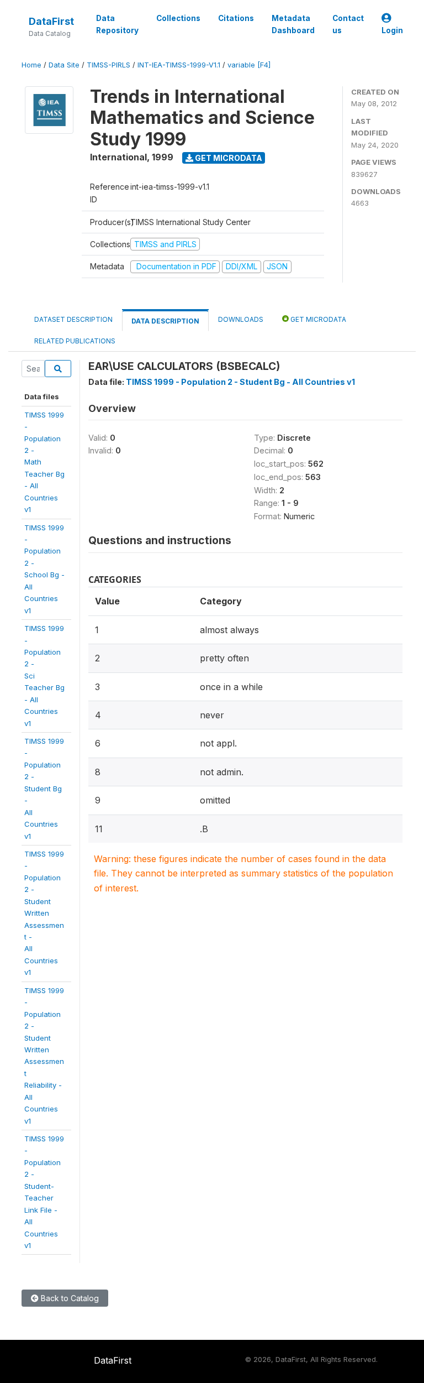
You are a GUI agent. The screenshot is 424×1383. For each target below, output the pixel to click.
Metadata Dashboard (293, 24)
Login (392, 30)
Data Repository (117, 24)
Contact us (348, 24)
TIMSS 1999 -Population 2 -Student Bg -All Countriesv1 (44, 789)
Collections (178, 18)
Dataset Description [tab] (73, 319)
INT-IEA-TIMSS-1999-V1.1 (178, 65)
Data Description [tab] (165, 321)
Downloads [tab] (240, 319)
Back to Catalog (69, 1298)
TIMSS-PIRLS (108, 65)
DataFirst (51, 21)
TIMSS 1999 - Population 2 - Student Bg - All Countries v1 (240, 382)
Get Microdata (227, 158)
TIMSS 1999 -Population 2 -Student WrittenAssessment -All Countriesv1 (44, 913)
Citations (236, 18)
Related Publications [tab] (74, 341)
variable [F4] (249, 65)
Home (31, 65)
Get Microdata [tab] (317, 319)
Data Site (64, 65)
